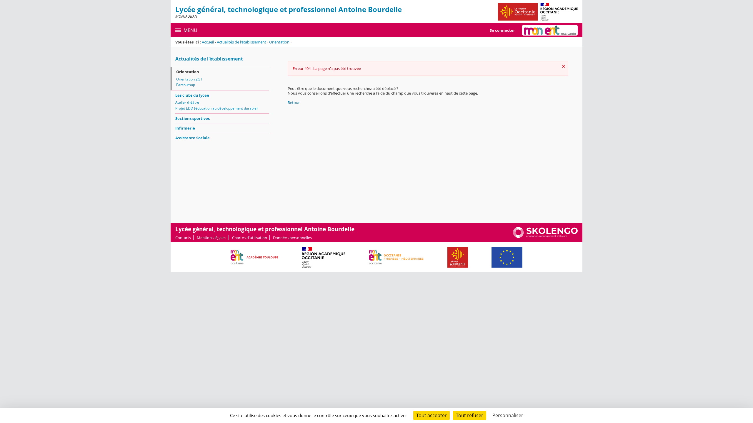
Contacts (183, 237)
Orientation (279, 42)
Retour (294, 102)
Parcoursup (185, 84)
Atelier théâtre (187, 102)
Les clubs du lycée (192, 95)
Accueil (208, 42)
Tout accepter (431, 415)
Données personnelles (292, 237)
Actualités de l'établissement (241, 42)
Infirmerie (185, 128)
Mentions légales (211, 237)
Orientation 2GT (189, 79)
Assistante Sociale (192, 137)
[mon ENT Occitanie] (550, 30)
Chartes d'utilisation (249, 237)
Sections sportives (192, 118)
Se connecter (502, 30)
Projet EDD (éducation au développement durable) (216, 108)
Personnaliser (507, 415)
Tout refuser (469, 415)
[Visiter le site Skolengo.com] (545, 236)
